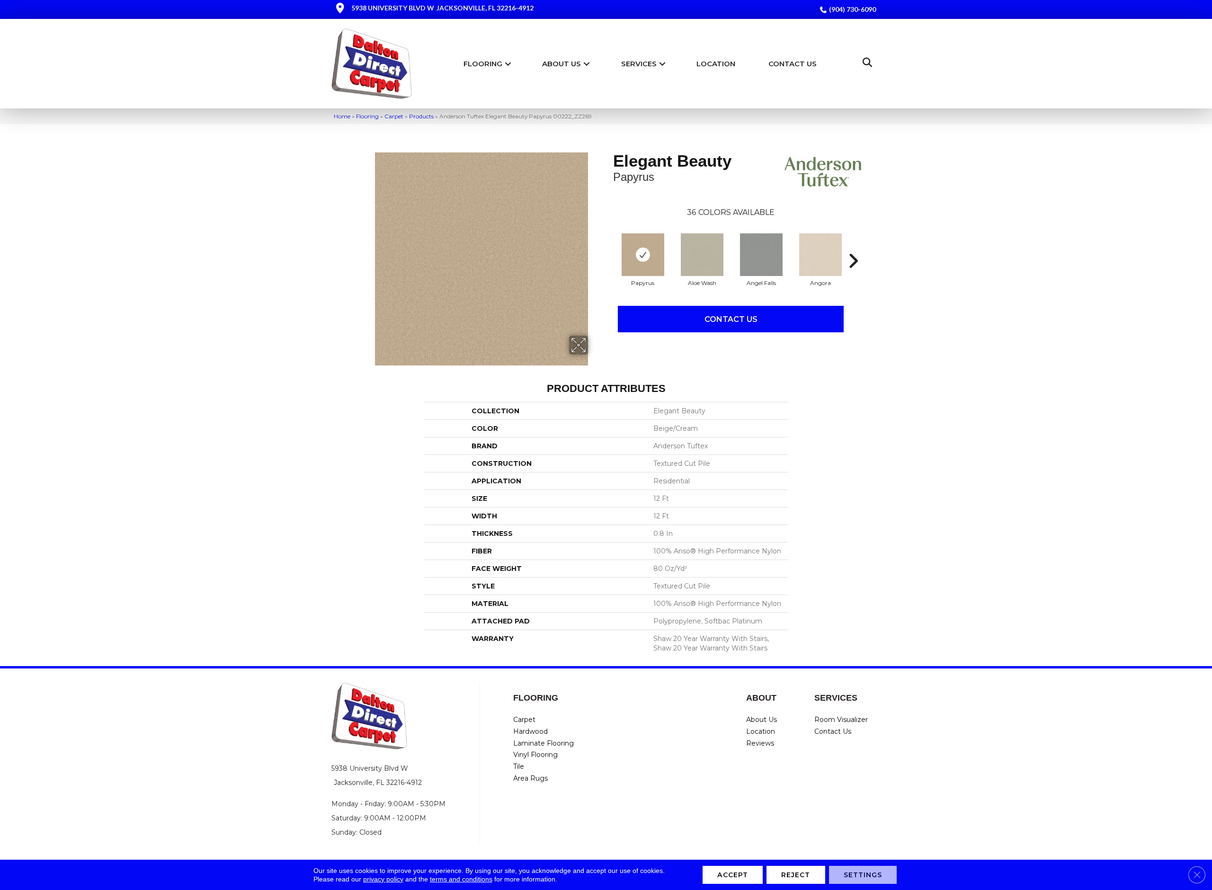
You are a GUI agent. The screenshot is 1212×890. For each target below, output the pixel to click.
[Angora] (820, 254)
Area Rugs (530, 778)
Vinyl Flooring (535, 754)
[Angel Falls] (761, 254)
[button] (508, 63)
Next (853, 246)
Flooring (482, 63)
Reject (796, 875)
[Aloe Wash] (702, 254)
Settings (863, 875)
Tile (518, 766)
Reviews (760, 743)
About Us (561, 63)
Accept (732, 875)
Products (421, 116)
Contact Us (792, 63)
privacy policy (383, 879)
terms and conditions (461, 879)
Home (342, 116)
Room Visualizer (841, 719)
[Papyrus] (643, 254)
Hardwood (530, 731)
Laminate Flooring (543, 743)
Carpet (393, 116)
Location (715, 63)
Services (639, 63)
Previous (608, 246)
